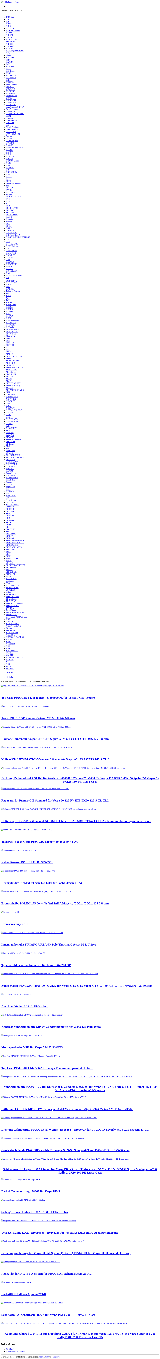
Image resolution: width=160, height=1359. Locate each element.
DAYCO (9, 145)
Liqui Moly (10, 336)
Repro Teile (10, 486)
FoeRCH (9, 217)
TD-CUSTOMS (12, 597)
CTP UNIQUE (12, 141)
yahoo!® (56, 1357)
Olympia (9, 412)
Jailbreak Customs (13, 291)
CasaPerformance (13, 109)
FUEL (8, 226)
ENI (7, 185)
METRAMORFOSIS (14, 367)
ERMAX (9, 188)
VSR (8, 648)
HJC (8, 273)
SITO (8, 552)
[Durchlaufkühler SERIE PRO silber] (16, 994)
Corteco (9, 136)
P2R (8, 426)
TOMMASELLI (12, 606)
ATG (8, 53)
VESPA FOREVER (14, 626)
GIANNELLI (11, 233)
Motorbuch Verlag (13, 385)
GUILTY (10, 257)
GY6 (8, 260)
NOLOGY (10, 408)
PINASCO (10, 442)
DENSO (9, 152)
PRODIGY (10, 460)
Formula (9, 219)
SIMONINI (10, 529)
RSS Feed (10, 1349)
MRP (8, 392)
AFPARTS (10, 33)
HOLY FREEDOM (14, 275)
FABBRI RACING (14, 197)
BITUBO (10, 82)
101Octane (10, 17)
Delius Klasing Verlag (14, 147)
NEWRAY (10, 401)
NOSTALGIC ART (14, 410)
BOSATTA (10, 89)
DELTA (9, 150)
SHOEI (9, 522)
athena (8, 55)
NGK (8, 403)
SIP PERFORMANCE (15, 540)
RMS (8, 493)
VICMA (9, 639)
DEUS (8, 154)
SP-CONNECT (12, 567)
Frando (9, 221)
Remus (9, 482)
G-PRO (9, 228)
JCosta (8, 296)
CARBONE (11, 102)
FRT (8, 224)
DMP (8, 165)
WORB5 (9, 653)
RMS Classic (11, 495)
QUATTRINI (11, 464)
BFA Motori (11, 78)
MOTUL (9, 388)
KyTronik (10, 327)
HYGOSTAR (11, 282)
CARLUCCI (11, 105)
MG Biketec (11, 372)
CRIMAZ (10, 138)
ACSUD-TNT (12, 28)
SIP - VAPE (11, 534)
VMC (8, 641)
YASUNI (10, 659)
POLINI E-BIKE (13, 455)
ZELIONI (10, 668)
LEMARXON (12, 331)
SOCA (9, 561)
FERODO (10, 210)
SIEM (8, 525)
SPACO (9, 570)
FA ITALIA (11, 192)
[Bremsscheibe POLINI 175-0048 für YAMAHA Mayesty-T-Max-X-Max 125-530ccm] (36, 891)
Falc (7, 203)
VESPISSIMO (12, 633)
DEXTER (10, 156)
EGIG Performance (13, 183)
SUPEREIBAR (12, 588)
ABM (8, 24)
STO (8, 583)
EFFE (8, 181)
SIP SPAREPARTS (14, 547)
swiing (8, 592)
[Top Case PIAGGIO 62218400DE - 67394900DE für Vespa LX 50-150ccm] (32, 686)
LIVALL (9, 338)
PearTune (10, 433)
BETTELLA (11, 75)
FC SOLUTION (12, 208)
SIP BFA (9, 536)
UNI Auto (10, 619)
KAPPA (9, 307)
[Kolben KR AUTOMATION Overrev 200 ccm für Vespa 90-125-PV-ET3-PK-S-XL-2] (36, 747)
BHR (8, 80)
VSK (8, 646)
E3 (7, 179)
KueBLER (10, 325)
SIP (7, 531)
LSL (8, 349)
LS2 (7, 347)
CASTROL (10, 111)
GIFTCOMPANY (13, 235)
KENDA (9, 311)
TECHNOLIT (12, 599)
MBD (8, 358)
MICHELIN (11, 374)
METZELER (11, 370)
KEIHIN (9, 309)
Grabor (9, 248)
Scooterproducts (12, 504)
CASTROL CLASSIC (15, 114)
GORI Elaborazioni (14, 246)
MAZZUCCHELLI (14, 356)
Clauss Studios (12, 129)
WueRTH (10, 655)
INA (8, 287)
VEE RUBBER (12, 624)
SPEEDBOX (11, 572)
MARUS (9, 354)
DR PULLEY (11, 172)
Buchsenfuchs (11, 96)
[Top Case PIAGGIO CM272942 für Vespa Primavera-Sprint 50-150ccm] (30, 1056)
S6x (7, 498)
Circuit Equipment (13, 127)
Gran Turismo (11, 251)
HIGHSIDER (11, 271)
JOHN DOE (11, 305)
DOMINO (10, 167)
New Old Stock (12, 397)
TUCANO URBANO (15, 612)
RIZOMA (10, 491)
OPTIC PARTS (12, 419)
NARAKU (10, 394)
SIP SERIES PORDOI (15, 543)
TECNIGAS (11, 601)
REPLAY (10, 484)
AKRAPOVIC (12, 39)
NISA (8, 406)
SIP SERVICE (12, 545)
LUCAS (9, 352)
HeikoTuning (11, 266)
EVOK (9, 190)
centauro (9, 118)
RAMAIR (10, 471)
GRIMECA (10, 255)
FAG (8, 201)
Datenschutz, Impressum (15, 1351)
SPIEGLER (11, 574)
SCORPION (11, 509)
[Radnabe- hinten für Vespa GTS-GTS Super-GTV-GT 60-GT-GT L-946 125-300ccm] (36, 727)
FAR (8, 206)
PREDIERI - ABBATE (15, 457)
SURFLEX (10, 590)
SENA (8, 513)
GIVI (8, 239)
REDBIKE (10, 480)
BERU (9, 73)
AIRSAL (9, 35)
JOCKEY (10, 302)
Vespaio (9, 628)
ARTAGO (10, 48)
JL (7, 298)
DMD (8, 163)
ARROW (10, 46)
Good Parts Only (12, 244)
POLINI (9, 453)
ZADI (8, 666)
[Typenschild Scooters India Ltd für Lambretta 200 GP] (23, 953)
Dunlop (9, 176)
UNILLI (9, 621)
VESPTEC (10, 635)
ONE (8, 417)
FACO (8, 199)
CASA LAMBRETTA (15, 107)
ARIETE (9, 44)
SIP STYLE (11, 549)
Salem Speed (11, 500)
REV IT (9, 489)
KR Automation (12, 320)
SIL (7, 527)
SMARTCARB (12, 558)
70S (7, 21)
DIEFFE (9, 159)
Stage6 (8, 576)
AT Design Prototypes (15, 51)
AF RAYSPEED (13, 30)
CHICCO (10, 123)
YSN (8, 662)
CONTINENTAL (13, 134)
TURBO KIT (11, 615)
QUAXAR (10, 466)
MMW (8, 381)
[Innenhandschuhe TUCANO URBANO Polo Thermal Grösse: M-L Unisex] (32, 933)
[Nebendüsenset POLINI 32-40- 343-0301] (18, 850)
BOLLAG (10, 87)
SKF (8, 554)
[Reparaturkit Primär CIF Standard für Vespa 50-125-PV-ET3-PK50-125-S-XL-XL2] (35, 789)
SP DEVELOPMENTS (15, 565)
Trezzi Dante (11, 610)
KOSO (9, 318)
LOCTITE (10, 345)
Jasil (7, 293)
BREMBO (10, 93)
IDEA (8, 284)
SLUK (8, 556)
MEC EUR (10, 363)
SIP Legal (10, 538)
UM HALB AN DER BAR (17, 617)
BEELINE (10, 66)
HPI (7, 278)
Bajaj (8, 60)
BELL (8, 69)
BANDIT (10, 62)
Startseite (9, 673)
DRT (8, 174)
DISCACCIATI (12, 161)
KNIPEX (10, 316)
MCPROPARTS (12, 361)
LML (8, 340)
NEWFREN (11, 399)
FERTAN (10, 212)
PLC (8, 446)
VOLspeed (10, 644)
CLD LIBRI (11, 132)
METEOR (10, 365)
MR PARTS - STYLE (15, 390)
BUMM (9, 98)
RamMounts (11, 473)
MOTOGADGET (13, 383)
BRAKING (10, 91)
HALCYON (11, 262)
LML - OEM (11, 343)
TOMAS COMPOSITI (15, 603)
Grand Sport (11, 253)
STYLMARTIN (12, 585)
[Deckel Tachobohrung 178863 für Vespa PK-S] (20, 1179)
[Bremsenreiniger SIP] (10, 912)
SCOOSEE (10, 502)
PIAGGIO (10, 437)
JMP (8, 300)
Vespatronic (10, 630)
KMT (8, 314)
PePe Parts (10, 435)
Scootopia (10, 507)
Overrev (9, 424)
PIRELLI (10, 444)
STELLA (10, 581)
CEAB (9, 116)
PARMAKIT (11, 428)
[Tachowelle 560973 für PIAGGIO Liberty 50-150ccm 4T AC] (26, 830)
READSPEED (12, 478)
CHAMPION (11, 120)
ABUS (9, 26)
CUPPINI (10, 143)
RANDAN (10, 475)
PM (7, 448)
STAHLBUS (11, 579)
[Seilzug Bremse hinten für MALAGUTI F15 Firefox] (23, 1200)
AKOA (9, 37)
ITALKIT (10, 289)
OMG (8, 415)
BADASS (10, 57)
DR (7, 170)
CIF (7, 125)
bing (47, 1357)
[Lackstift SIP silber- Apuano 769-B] (16, 1282)
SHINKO (10, 520)
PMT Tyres (10, 451)
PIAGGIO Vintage (13, 439)
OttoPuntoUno (12, 421)
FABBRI (9, 194)
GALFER (10, 230)
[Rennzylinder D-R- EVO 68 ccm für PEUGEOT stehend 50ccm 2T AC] (30, 1262)
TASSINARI (11, 594)
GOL (8, 242)
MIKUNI (10, 376)
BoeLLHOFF (11, 84)
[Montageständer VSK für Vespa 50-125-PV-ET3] (21, 1035)
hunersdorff (10, 280)
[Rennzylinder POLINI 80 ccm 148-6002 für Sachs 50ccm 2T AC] (28, 871)
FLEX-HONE (12, 215)
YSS (8, 664)
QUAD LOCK (12, 462)
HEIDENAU (11, 264)
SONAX (9, 563)
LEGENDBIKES (13, 329)
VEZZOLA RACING (15, 637)
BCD (8, 64)
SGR (8, 518)
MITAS (9, 379)
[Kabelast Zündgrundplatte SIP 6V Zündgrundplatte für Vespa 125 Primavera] (32, 1015)
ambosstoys (10, 42)
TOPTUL (10, 608)
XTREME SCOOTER (15, 657)
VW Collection (12, 650)
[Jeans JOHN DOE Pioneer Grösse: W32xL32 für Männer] (25, 706)
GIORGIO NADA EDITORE (18, 237)
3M (7, 19)
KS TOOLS (11, 322)
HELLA (9, 269)
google (41, 1357)
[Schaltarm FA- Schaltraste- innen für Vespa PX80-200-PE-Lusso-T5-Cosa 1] (32, 1303)
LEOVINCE (11, 334)
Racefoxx (10, 469)
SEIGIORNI (11, 511)
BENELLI (10, 71)
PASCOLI (10, 430)
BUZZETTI (11, 100)
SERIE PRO (11, 516)
